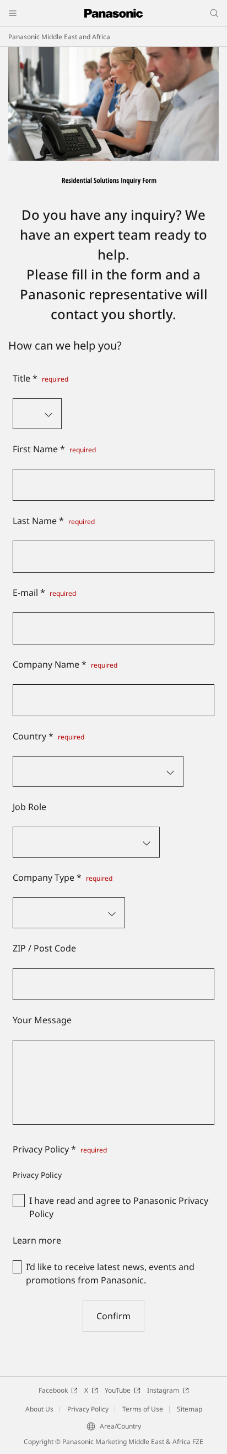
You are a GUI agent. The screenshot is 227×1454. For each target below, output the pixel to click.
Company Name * (65, 664)
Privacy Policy (88, 1409)
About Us (39, 1409)
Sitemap (189, 1409)
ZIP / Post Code (44, 948)
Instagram (163, 1390)
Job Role (29, 807)
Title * (40, 378)
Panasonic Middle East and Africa (59, 36)
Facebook (53, 1390)
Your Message (42, 1020)
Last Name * (54, 521)
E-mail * (44, 592)
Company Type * (62, 877)
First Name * (54, 449)
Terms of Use (142, 1409)
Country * (48, 736)
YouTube (118, 1390)
